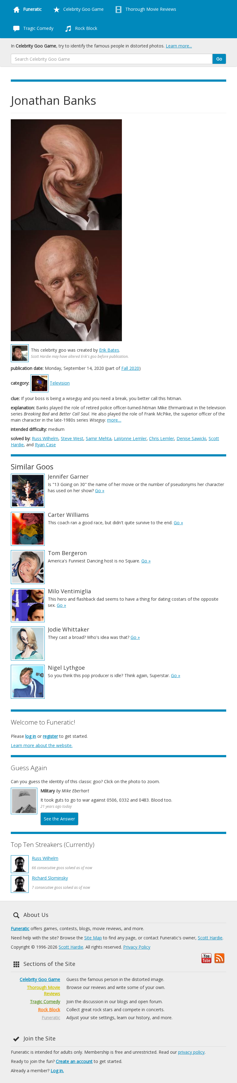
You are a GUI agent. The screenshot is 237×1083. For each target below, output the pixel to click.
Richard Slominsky (50, 878)
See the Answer (59, 819)
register (50, 736)
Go (219, 59)
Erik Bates (109, 350)
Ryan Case (45, 445)
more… (114, 420)
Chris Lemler (161, 438)
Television (60, 383)
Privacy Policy (136, 947)
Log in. (57, 1070)
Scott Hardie (210, 938)
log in (30, 736)
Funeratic (20, 928)
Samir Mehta (98, 438)
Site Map (93, 938)
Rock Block (85, 28)
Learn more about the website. (42, 745)
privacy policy (191, 1052)
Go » (99, 490)
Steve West (72, 438)
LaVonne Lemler (130, 438)
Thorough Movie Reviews (150, 9)
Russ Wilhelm (45, 438)
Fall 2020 (130, 368)
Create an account (74, 1061)
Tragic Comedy (37, 28)
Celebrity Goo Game (83, 9)
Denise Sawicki (191, 438)
